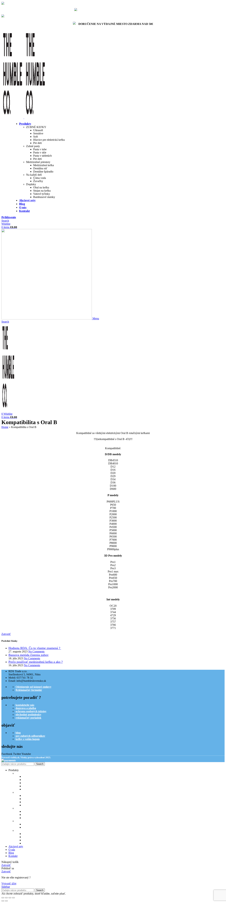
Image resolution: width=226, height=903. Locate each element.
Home (4, 427)
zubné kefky (23, 773)
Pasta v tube (40, 149)
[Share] (6, 897)
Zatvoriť (6, 633)
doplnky (20, 830)
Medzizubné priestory (38, 162)
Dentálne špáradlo (43, 171)
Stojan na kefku (42, 190)
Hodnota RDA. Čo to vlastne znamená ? (34, 648)
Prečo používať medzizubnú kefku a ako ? (35, 662)
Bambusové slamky (44, 196)
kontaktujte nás (25, 704)
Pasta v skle (39, 152)
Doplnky (31, 184)
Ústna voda (39, 177)
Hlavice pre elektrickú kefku (49, 139)
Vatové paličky (31, 840)
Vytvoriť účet (8, 883)
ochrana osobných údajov (31, 711)
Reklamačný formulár (29, 689)
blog (18, 732)
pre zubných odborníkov (30, 735)
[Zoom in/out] (13, 897)
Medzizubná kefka (43, 165)
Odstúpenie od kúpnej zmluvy (33, 686)
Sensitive (38, 133)
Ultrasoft (38, 130)
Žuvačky (38, 181)
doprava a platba (26, 708)
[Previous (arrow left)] (2, 900)
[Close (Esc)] (2, 897)
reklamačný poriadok (28, 717)
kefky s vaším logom (28, 739)
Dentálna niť (40, 168)
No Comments (36, 651)
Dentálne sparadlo (33, 817)
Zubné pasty (33, 146)
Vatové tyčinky (41, 193)
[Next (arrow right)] (6, 900)
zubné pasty (23, 792)
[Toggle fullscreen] (9, 897)
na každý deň (24, 820)
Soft (35, 136)
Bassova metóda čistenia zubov (28, 655)
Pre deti (37, 142)
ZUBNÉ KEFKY (36, 127)
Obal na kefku (41, 187)
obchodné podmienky (28, 714)
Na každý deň (34, 174)
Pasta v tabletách (42, 155)
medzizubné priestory (28, 808)
